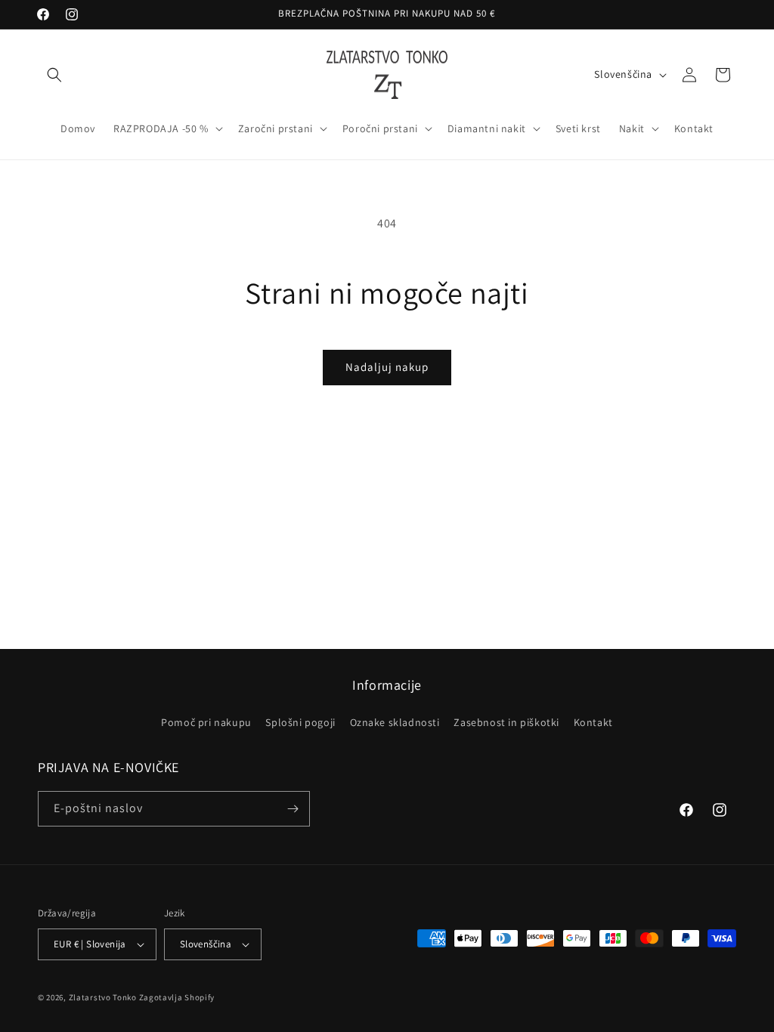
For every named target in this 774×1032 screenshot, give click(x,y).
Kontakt (593, 722)
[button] (54, 74)
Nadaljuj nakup (387, 367)
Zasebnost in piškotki (506, 722)
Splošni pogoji (300, 722)
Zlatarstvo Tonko (103, 997)
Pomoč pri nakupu (206, 722)
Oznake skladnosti (395, 722)
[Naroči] (292, 809)
